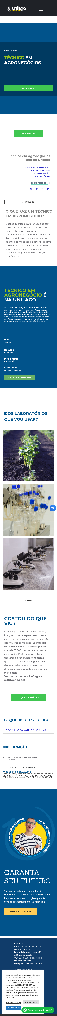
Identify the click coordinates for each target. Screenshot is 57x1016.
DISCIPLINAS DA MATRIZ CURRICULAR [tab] (26, 730)
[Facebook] (31, 188)
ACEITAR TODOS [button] (14, 1008)
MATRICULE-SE (28, 88)
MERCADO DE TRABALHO (37, 167)
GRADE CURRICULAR (40, 170)
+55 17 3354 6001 (35, 963)
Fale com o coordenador (22, 768)
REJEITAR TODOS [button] (31, 1002)
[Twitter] (48, 188)
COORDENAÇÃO (42, 173)
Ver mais (28, 600)
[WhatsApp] (37, 188)
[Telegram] (42, 188)
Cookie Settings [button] (13, 1002)
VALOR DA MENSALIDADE (19, 377)
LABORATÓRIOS (42, 176)
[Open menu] (41, 9)
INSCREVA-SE (28, 133)
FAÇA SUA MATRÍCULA (28, 697)
